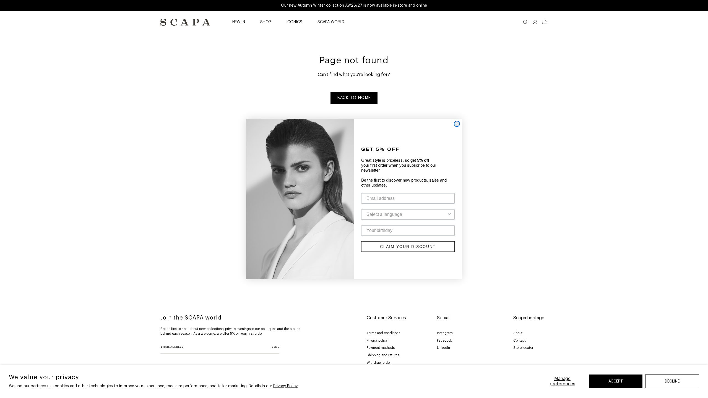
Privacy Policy (285, 386)
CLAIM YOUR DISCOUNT (408, 246)
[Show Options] (449, 214)
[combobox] (406, 214)
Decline (672, 381)
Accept (615, 381)
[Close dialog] (457, 124)
